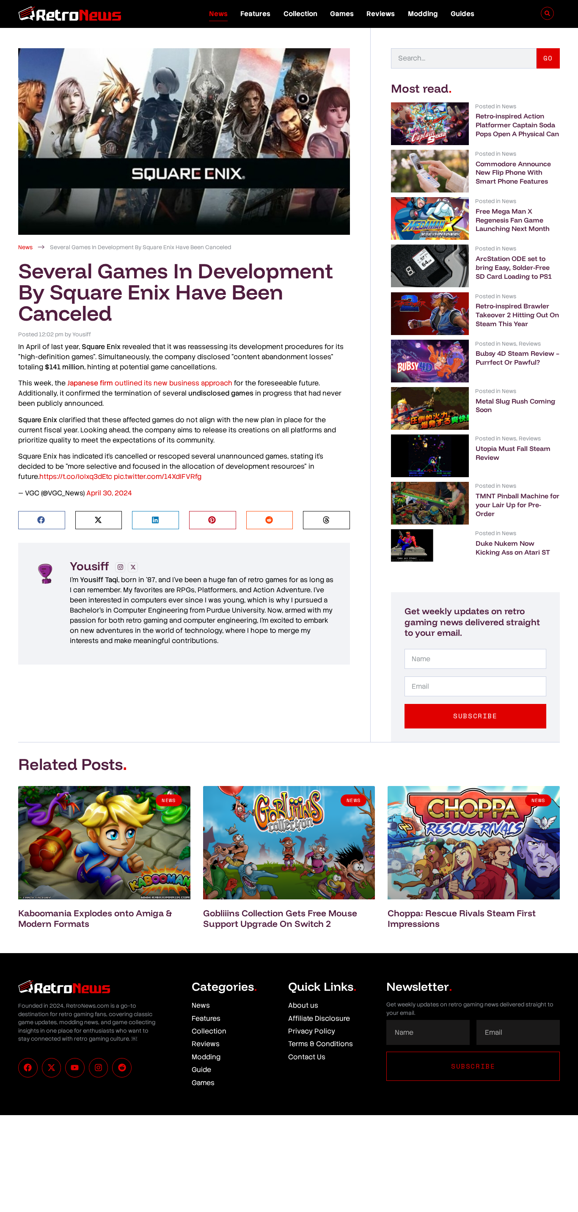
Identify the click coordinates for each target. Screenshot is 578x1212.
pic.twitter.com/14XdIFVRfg (157, 476)
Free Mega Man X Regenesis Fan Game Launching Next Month (513, 220)
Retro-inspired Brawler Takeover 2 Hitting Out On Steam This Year (517, 315)
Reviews (380, 13)
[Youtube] (75, 1067)
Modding (423, 13)
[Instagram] (120, 567)
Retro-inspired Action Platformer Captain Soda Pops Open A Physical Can (517, 125)
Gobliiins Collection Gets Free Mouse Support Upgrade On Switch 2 (280, 918)
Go (548, 58)
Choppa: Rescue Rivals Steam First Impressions (462, 918)
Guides (462, 13)
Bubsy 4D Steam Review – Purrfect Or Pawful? (517, 357)
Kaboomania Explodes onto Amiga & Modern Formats (95, 918)
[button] (41, 520)
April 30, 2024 (109, 493)
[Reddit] (122, 1067)
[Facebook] (28, 1067)
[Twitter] (133, 567)
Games (342, 13)
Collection (300, 13)
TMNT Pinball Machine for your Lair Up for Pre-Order (517, 505)
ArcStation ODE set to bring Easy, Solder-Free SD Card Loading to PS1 (514, 267)
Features (255, 13)
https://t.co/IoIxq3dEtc (75, 476)
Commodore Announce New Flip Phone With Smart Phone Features (513, 172)
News (218, 13)
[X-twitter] (51, 1067)
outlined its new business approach (149, 383)
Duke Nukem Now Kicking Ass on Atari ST (513, 547)
